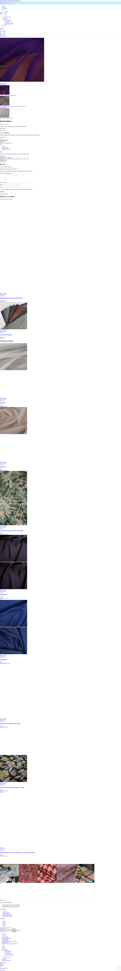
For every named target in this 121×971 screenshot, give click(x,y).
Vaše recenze (3, 182)
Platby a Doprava (6, 912)
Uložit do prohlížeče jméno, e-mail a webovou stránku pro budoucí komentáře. (17, 189)
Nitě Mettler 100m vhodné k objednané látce (11, 298)
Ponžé (9, 95)
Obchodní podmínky (7, 914)
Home (4, 921)
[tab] (4, 146)
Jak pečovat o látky (9, 22)
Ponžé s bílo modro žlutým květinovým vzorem (12, 787)
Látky (4, 95)
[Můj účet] (0, 27)
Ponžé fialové (3, 594)
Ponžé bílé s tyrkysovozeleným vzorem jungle (11, 530)
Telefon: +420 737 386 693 (14, 905)
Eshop (4, 922)
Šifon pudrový (3, 118)
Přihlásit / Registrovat (7, 960)
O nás (4, 924)
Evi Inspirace (7, 21)
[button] (3, 293)
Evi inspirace (7, 952)
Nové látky (5, 911)
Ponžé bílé (2, 403)
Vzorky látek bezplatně (6, 334)
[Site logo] (2, 13)
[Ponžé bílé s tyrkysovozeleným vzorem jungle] (13, 497)
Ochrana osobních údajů (7, 915)
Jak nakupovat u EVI (9, 23)
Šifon (6, 95)
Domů (1, 95)
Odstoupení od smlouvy (7, 916)
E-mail (1, 187)
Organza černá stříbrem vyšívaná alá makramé (9, 106)
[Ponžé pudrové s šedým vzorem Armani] (13, 690)
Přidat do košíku (3, 140)
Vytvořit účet (2, 970)
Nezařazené (2, 300)
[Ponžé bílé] (13, 369)
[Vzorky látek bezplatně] (13, 328)
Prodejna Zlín (7, 17)
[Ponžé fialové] (13, 561)
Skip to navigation (3, 0)
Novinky (4, 923)
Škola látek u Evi (8, 20)
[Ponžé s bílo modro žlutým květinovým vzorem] (13, 754)
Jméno (1, 184)
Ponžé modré (3, 659)
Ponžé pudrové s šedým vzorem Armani (10, 723)
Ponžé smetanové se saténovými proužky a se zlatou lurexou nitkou (17, 852)
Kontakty (4, 925)
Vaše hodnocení (3, 173)
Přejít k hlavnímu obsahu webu (13, 0)
